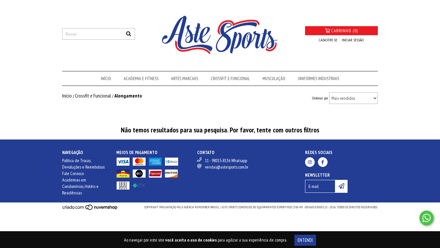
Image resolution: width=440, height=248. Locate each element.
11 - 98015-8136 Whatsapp (226, 160)
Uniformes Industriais (318, 78)
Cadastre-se (328, 39)
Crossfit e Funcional (230, 78)
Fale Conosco (73, 173)
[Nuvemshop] (90, 209)
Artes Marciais (184, 78)
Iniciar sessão (353, 39)
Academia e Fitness (141, 78)
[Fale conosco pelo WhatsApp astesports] (426, 218)
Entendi (305, 240)
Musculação (274, 78)
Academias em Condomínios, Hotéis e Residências (80, 186)
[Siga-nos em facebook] (323, 162)
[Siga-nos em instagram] (310, 162)
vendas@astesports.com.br (226, 167)
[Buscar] (128, 34)
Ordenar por (320, 98)
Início (106, 78)
